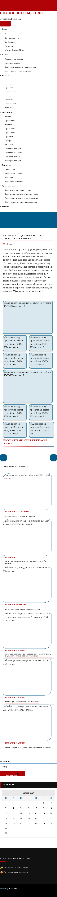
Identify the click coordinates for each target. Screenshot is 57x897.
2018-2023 (9, 108)
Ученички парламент (14, 181)
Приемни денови (12, 63)
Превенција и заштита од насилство (21, 198)
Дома (4, 29)
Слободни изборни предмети (18, 71)
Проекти (9, 88)
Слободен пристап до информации (21, 202)
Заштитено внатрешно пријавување (21, 194)
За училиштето (12, 38)
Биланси (9, 144)
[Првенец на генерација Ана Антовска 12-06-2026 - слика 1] (28, 677)
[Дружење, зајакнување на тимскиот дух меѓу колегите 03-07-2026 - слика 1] (28, 537)
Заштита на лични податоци (18, 190)
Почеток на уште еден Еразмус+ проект (23, 609)
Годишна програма (14, 148)
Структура (6, 165)
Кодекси (8, 124)
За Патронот (11, 42)
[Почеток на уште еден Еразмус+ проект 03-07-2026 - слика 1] (28, 584)
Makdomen (13, 889)
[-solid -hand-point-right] (53, 457)
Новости (6, 75)
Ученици (9, 177)
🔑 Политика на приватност (14, 867)
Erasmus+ (9, 100)
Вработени (10, 169)
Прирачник (10, 121)
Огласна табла (12, 104)
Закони (8, 117)
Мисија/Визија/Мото (14, 50)
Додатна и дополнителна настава (20, 67)
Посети (8, 84)
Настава (6, 55)
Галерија (7, 444)
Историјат (9, 46)
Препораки (10, 132)
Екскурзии (10, 96)
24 (6, 823)
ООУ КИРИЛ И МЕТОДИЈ (22, 13)
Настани (9, 80)
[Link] (28, 317)
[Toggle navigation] (5, 23)
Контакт (5, 207)
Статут (8, 140)
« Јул (4, 833)
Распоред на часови (14, 59)
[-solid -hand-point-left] (3, 457)
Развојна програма (14, 160)
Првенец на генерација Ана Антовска (22, 702)
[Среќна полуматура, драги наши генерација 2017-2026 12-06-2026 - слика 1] (28, 723)
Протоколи (10, 129)
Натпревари (10, 92)
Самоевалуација (12, 156)
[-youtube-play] (29, 6)
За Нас (5, 34)
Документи (7, 112)
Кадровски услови (13, 173)
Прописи (9, 136)
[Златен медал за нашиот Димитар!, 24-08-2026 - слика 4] (28, 491)
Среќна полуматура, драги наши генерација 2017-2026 (28, 748)
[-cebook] (23, 6)
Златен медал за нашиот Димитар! (20, 516)
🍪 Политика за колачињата (14, 872)
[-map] (34, 6)
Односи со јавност (10, 186)
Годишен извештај (13, 152)
